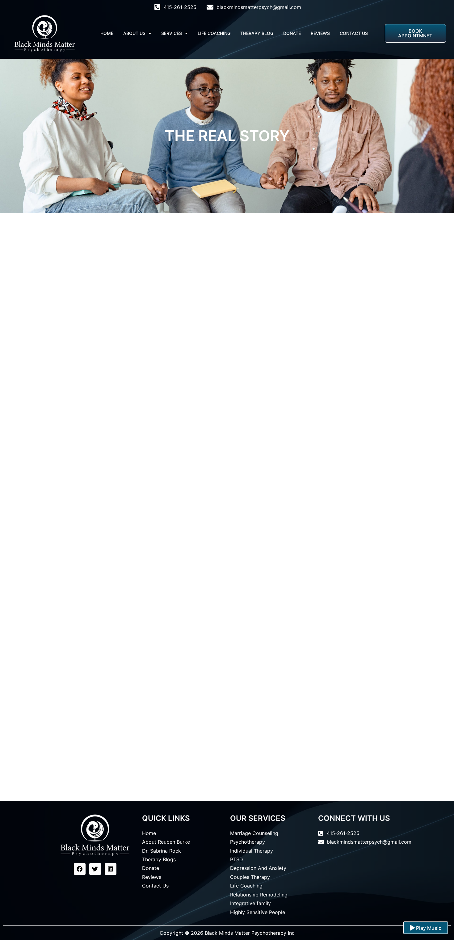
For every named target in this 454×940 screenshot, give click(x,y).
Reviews (320, 33)
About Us (134, 33)
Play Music (428, 928)
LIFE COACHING (214, 33)
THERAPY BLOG (256, 33)
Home (106, 33)
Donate (292, 33)
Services (171, 33)
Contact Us (354, 33)
